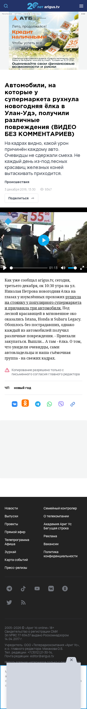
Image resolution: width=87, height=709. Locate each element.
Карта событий (16, 560)
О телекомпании (56, 516)
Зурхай (10, 552)
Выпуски (11, 516)
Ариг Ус (43, 5)
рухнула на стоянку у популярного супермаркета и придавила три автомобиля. (43, 302)
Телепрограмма (17, 540)
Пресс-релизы (16, 568)
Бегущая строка (56, 528)
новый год (22, 388)
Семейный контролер (60, 508)
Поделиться (18, 198)
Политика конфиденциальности (60, 554)
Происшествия (17, 182)
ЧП (7, 388)
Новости (11, 508)
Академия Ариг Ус (58, 524)
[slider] (29, 268)
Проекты (11, 524)
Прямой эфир (15, 532)
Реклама (50, 536)
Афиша (10, 544)
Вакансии (51, 544)
